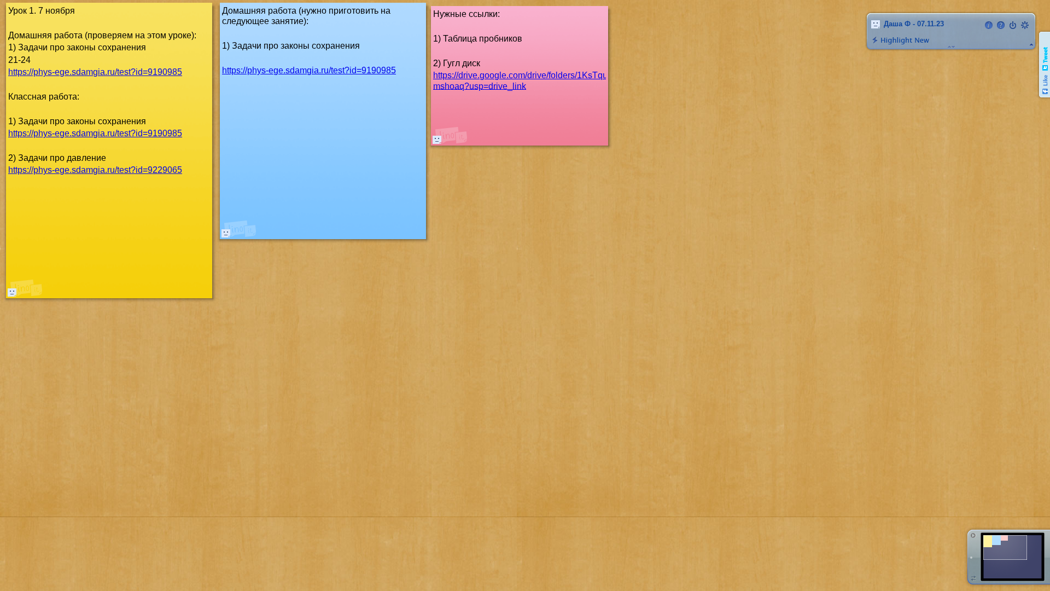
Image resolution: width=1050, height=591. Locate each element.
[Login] (1013, 25)
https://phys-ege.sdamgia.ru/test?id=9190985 (309, 70)
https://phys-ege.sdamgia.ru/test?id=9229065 (95, 170)
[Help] (1001, 25)
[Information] (989, 25)
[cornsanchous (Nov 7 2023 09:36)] (437, 139)
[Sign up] (1025, 25)
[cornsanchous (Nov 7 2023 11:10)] (225, 233)
